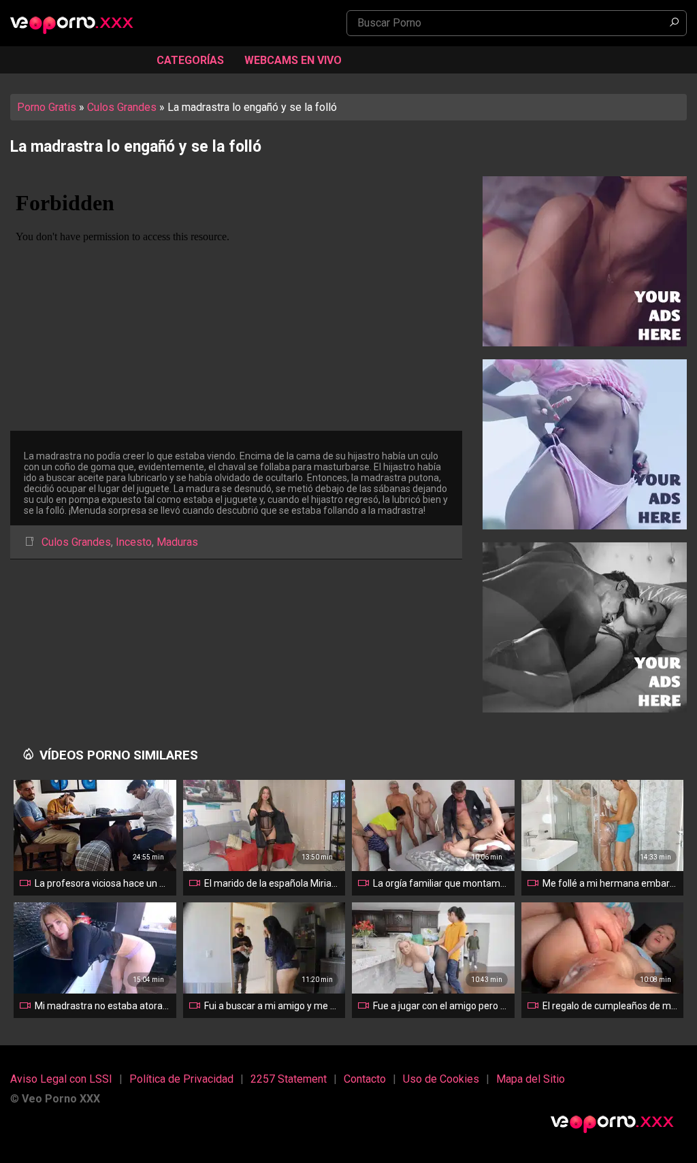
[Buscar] (674, 23)
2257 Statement (288, 1078)
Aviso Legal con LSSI (61, 1078)
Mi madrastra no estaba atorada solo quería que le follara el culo (103, 1005)
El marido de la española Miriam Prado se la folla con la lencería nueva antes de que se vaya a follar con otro (272, 883)
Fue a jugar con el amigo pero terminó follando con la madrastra (441, 1005)
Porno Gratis (46, 107)
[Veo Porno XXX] (78, 24)
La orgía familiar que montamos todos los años (441, 883)
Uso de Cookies (441, 1078)
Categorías (190, 60)
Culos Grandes (122, 107)
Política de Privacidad (181, 1078)
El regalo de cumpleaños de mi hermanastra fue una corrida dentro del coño (610, 1005)
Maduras (177, 542)
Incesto (134, 542)
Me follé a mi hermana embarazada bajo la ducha (610, 883)
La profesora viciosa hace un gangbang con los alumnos (103, 883)
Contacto (365, 1078)
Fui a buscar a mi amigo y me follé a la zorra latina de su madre (272, 1005)
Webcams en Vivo (293, 60)
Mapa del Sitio (530, 1078)
